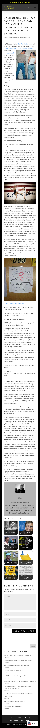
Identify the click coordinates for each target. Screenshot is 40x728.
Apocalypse (20, 37)
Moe (6, 37)
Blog (27, 718)
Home (11, 718)
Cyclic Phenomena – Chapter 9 (13, 671)
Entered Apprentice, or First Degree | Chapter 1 (18, 660)
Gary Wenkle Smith (24, 44)
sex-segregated (9, 53)
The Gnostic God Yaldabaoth (12, 706)
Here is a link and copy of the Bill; (14, 303)
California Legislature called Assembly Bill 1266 (18, 48)
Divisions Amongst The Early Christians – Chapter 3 (20, 681)
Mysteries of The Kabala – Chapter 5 (15, 701)
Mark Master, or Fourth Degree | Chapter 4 (17, 676)
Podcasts (13, 720)
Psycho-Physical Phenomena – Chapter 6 (16, 665)
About (19, 718)
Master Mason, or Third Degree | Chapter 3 (17, 655)
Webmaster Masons (24, 725)
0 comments (27, 37)
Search (33, 646)
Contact (25, 720)
